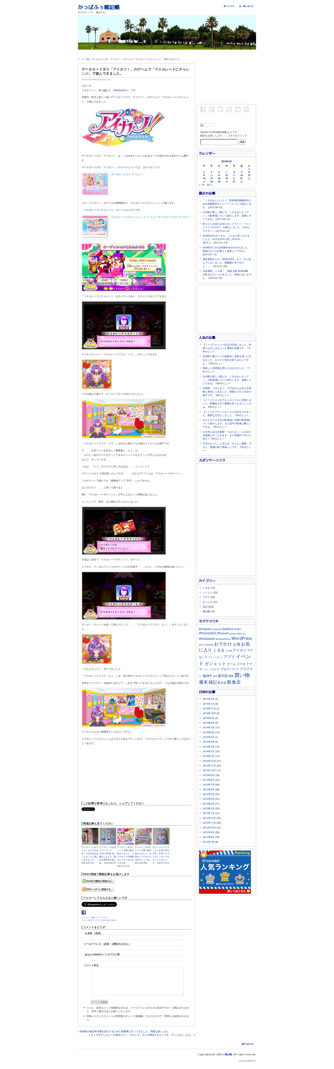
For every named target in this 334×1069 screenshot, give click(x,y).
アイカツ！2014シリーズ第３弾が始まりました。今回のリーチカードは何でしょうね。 (143, 853)
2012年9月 (208, 832)
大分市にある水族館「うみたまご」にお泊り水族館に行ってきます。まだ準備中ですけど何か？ (227, 435)
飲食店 (234, 682)
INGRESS (227, 629)
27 (234, 181)
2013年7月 (208, 784)
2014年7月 (208, 727)
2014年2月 (208, 751)
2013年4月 (208, 798)
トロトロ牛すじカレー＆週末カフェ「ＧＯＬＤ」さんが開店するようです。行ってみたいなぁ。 (141, 1034)
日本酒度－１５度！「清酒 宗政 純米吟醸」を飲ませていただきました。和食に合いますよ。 (227, 274)
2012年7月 (208, 841)
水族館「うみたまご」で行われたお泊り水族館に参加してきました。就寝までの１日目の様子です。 (227, 391)
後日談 (223, 675)
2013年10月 (209, 770)
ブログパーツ (229, 669)
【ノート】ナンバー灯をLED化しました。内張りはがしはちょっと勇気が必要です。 (227, 346)
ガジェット (215, 663)
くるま (206, 587)
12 (226, 175)
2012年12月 (209, 818)
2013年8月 (208, 779)
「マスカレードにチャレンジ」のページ (103, 209)
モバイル (207, 602)
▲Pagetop (248, 1044)
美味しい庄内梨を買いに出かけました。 (224, 368)
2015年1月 (208, 703)
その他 (229, 650)
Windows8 (206, 638)
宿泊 (215, 676)
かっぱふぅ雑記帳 (99, 7)
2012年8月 (208, 837)
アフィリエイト (215, 657)
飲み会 (222, 683)
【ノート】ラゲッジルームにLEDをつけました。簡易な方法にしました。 (227, 413)
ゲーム (231, 664)
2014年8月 (208, 722)
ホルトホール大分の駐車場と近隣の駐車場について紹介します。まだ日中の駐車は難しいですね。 (227, 423)
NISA (239, 633)
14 (241, 175)
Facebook (216, 629)
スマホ (241, 664)
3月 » (209, 184)
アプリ (229, 656)
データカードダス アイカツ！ (127, 174)
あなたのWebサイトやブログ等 (102, 954)
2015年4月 (208, 699)
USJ (243, 633)
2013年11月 (209, 765)
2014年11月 (209, 708)
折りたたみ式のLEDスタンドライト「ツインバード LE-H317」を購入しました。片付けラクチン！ (227, 227)
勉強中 (207, 676)
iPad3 (237, 629)
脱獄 (231, 676)
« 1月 (202, 184)
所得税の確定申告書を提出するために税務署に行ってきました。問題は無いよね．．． (127, 1031)
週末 (203, 682)
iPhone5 (223, 633)
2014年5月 (208, 737)
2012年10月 (209, 827)
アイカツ (104, 917)
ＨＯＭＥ (230, 6)
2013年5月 (208, 794)
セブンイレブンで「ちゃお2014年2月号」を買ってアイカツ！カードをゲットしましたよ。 (161, 855)
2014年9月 (208, 718)
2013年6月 (208, 789)
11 (219, 175)
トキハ (205, 669)
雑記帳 (206, 611)
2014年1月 (208, 756)
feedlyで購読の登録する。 (100, 881)
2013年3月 (208, 803)
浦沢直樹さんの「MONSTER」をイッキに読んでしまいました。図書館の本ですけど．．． (227, 262)
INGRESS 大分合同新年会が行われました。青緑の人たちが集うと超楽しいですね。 (226, 249)
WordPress (242, 638)
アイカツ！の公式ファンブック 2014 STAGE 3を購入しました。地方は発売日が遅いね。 (107, 855)
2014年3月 (208, 746)
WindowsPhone (223, 639)
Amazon (205, 629)
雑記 (213, 682)
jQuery (232, 633)
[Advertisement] (141, 51)
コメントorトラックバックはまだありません (99, 920)
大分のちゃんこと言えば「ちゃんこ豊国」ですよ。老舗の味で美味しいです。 (227, 445)
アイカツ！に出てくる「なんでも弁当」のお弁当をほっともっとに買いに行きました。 (90, 853)
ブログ (206, 597)
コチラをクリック (237, 135)
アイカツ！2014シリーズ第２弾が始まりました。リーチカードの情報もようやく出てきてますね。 (125, 855)
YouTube (209, 644)
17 (211, 178)
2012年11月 (209, 822)
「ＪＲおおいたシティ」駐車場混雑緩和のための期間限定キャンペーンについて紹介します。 (227, 204)
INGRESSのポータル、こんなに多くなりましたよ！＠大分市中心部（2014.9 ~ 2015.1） (226, 239)
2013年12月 (209, 761)
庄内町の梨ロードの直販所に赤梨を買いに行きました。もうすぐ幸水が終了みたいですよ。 (227, 360)
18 (219, 178)
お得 (236, 644)
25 (219, 181)
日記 (93, 917)
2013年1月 (208, 813)
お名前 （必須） (94, 933)
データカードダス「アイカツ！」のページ (105, 167)
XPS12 (201, 645)
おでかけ (223, 644)
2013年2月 (208, 808)
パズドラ (214, 669)
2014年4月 (208, 741)
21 (241, 178)
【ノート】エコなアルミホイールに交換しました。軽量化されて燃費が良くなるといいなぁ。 (227, 403)
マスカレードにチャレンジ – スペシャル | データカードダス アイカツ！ (150, 217)
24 (211, 181)
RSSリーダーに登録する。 (99, 889)
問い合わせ (247, 6)
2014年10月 (209, 713)
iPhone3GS (207, 633)
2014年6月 (208, 732)
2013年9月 (208, 775)
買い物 (242, 674)
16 (204, 178)
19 (226, 178)
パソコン (207, 592)
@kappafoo (121, 90)
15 (249, 175)
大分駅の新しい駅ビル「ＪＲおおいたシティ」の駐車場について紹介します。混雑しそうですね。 (227, 215)
